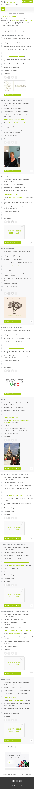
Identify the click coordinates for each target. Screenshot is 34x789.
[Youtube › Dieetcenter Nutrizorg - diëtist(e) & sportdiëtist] (16, 653)
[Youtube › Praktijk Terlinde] (16, 720)
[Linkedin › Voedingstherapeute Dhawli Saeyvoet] (12, 77)
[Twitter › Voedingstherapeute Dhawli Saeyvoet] (5, 77)
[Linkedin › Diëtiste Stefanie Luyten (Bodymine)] (12, 142)
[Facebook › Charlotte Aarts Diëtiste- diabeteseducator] (8, 585)
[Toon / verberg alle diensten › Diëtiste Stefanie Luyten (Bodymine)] (18, 131)
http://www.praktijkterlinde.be (16, 700)
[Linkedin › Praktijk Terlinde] (12, 720)
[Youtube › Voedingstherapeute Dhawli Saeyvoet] (16, 77)
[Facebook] (16, 781)
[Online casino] (17, 752)
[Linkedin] (20, 781)
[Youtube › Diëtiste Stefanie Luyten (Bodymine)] (16, 142)
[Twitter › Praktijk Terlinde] (5, 720)
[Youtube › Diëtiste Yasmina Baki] (16, 293)
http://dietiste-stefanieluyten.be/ (17, 123)
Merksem (13, 687)
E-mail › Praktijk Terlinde (10, 697)
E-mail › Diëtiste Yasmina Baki (11, 265)
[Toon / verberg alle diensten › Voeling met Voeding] (18, 208)
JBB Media (15, 785)
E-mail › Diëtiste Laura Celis (11, 417)
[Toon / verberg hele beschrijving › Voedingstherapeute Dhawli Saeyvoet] (18, 60)
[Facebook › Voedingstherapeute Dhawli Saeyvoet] (8, 77)
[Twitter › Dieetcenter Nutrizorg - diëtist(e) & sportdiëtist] (5, 653)
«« (2, 31)
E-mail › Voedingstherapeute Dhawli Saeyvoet (15, 52)
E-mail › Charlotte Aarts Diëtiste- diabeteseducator (16, 562)
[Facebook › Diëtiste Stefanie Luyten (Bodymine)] (8, 142)
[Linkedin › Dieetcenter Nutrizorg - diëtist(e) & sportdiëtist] (12, 653)
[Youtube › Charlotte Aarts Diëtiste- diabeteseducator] (16, 585)
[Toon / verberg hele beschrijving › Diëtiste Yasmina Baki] (18, 274)
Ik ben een (27, 1)
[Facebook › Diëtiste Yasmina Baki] (8, 293)
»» (23, 31)
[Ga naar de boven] (31, 95)
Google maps (21, 43)
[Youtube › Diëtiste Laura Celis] (16, 440)
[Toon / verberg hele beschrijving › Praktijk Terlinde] (18, 704)
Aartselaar (13, 482)
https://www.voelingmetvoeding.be (17, 197)
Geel (12, 256)
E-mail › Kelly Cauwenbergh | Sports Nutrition (15, 344)
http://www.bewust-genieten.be (16, 56)
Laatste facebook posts (10, 70)
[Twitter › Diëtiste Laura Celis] (5, 440)
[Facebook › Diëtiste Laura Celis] (8, 440)
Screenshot (28, 56)
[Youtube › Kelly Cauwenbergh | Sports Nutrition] (16, 370)
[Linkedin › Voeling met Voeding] (12, 221)
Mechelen (13, 335)
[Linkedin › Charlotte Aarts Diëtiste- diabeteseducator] (12, 585)
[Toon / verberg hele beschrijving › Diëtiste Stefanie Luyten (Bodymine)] (18, 127)
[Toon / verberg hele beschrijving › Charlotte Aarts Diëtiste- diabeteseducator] (18, 568)
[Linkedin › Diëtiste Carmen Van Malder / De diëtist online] (12, 518)
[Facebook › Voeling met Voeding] (8, 221)
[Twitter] (13, 781)
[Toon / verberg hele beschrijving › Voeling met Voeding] (18, 203)
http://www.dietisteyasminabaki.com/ (18, 269)
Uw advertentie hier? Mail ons (17, 769)
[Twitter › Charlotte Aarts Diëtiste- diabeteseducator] (5, 585)
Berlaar (12, 407)
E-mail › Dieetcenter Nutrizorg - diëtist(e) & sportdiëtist (17, 630)
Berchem (13, 552)
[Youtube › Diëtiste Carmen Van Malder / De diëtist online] (16, 518)
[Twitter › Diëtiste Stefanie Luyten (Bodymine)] (5, 142)
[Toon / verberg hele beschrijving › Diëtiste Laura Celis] (18, 425)
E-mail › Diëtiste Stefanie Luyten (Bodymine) (15, 119)
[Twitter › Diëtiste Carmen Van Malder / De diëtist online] (5, 518)
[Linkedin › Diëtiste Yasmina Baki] (12, 293)
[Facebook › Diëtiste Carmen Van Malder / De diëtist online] (8, 518)
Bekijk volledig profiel (12, 94)
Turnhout (13, 619)
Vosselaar (13, 184)
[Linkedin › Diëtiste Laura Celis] (12, 440)
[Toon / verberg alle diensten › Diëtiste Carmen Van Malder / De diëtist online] (18, 504)
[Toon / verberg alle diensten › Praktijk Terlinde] (18, 709)
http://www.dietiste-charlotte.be (16, 565)
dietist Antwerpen (15, 20)
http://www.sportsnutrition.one (16, 348)
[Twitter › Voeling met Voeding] (5, 221)
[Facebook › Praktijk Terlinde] (8, 720)
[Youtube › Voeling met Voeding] (16, 221)
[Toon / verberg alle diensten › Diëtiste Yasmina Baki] (18, 279)
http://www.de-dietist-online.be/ (16, 495)
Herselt (12, 108)
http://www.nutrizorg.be (14, 633)
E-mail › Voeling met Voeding (11, 194)
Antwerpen (6, 43)
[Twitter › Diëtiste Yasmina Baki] (5, 293)
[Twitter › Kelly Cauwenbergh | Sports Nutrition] (5, 370)
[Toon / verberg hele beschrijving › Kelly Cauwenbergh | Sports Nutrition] (18, 352)
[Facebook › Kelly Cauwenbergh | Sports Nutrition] (8, 370)
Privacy (20, 785)
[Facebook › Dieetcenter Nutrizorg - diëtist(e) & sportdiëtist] (8, 653)
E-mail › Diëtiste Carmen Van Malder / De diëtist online (17, 492)
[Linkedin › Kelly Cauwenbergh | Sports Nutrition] (12, 370)
